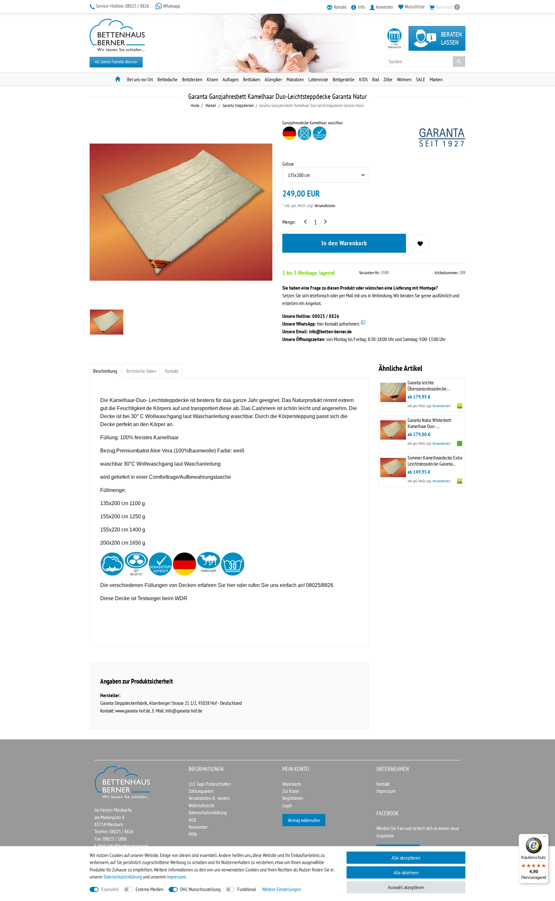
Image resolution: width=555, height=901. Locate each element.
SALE (420, 79)
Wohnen (404, 79)
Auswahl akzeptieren (406, 887)
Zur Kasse (290, 791)
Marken (436, 79)
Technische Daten (141, 371)
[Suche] (459, 61)
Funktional (246, 889)
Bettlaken (251, 79)
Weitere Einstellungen (281, 889)
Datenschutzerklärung (208, 812)
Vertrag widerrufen (304, 820)
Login (287, 805)
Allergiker (273, 79)
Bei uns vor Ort (140, 79)
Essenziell (110, 889)
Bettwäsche (167, 79)
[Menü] (545, 838)
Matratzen (295, 79)
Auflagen (231, 79)
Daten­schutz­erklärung (123, 876)
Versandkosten (324, 205)
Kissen (212, 79)
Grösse (288, 164)
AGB (192, 820)
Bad (375, 79)
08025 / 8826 (123, 6)
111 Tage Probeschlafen (210, 784)
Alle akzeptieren (406, 857)
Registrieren (292, 798)
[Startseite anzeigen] (122, 781)
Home (195, 105)
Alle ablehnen (405, 872)
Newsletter (198, 827)
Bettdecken (192, 79)
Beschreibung (105, 371)
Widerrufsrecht (201, 805)
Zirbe (387, 79)
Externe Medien (149, 889)
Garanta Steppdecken (238, 105)
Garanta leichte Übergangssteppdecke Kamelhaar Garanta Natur (429, 385)
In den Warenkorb (344, 243)
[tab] (105, 370)
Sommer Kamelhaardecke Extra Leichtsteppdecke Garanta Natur (435, 460)
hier (231, 585)
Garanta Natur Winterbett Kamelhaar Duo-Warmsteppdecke (429, 422)
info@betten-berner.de (330, 331)
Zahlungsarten (201, 791)
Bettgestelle (344, 79)
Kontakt (171, 371)
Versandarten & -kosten (209, 798)
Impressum (385, 791)
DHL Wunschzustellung (200, 889)
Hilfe (193, 834)
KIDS (363, 79)
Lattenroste (318, 79)
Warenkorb (291, 784)
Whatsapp (171, 6)
